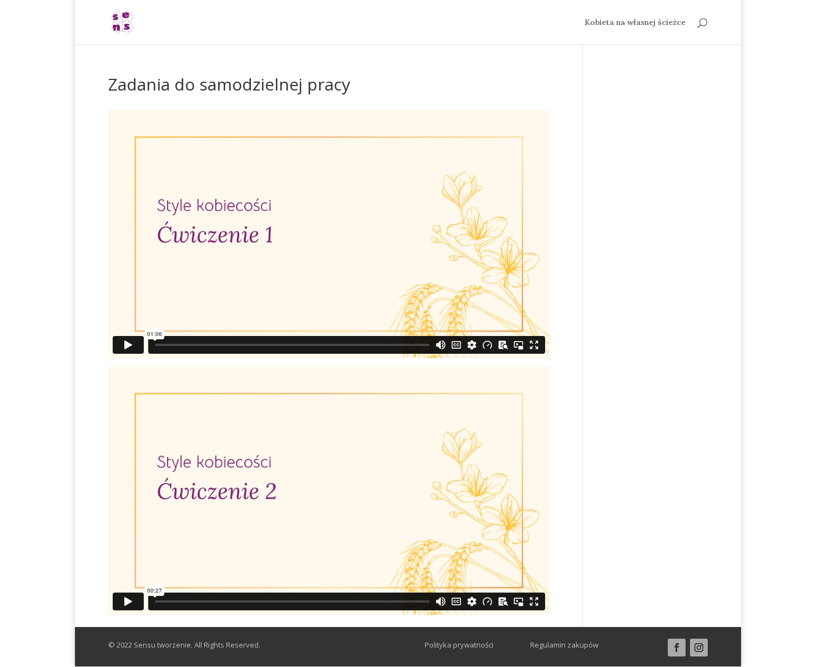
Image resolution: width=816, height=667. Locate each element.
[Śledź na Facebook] (677, 647)
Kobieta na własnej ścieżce (635, 22)
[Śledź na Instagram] (699, 647)
